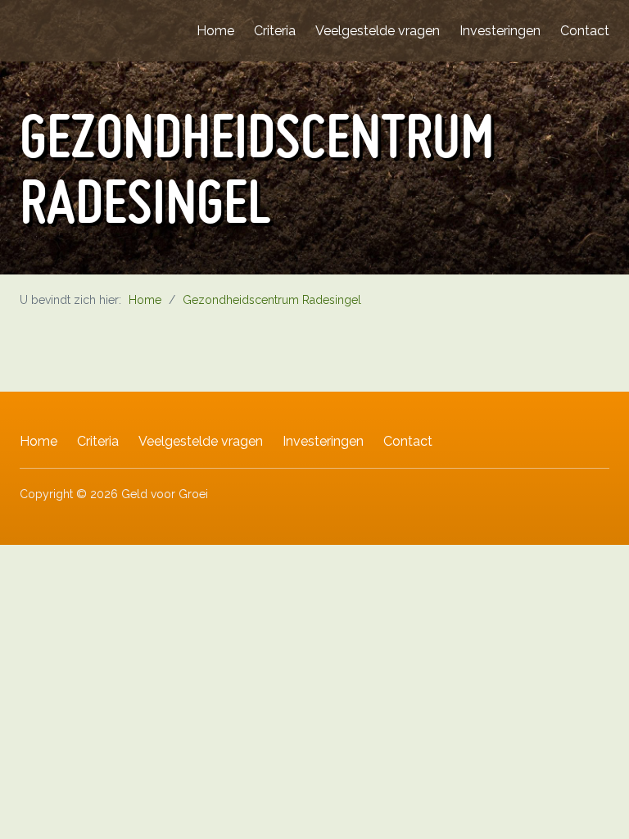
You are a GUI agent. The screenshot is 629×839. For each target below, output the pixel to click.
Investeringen (500, 31)
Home (215, 31)
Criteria (275, 31)
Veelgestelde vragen (377, 31)
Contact (584, 31)
